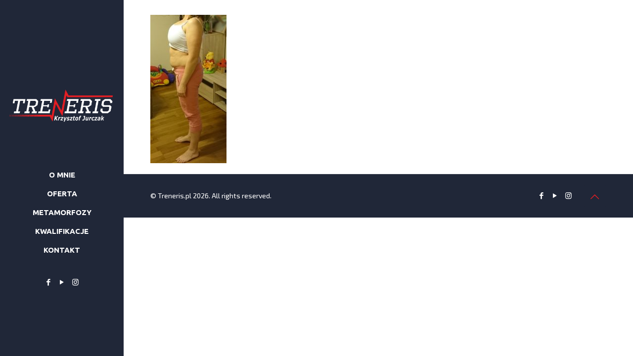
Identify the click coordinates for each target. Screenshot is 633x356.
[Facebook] (49, 281)
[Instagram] (75, 281)
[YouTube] (62, 281)
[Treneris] (62, 79)
